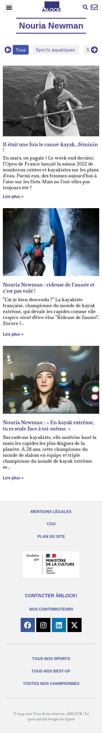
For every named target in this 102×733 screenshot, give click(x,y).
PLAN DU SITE (51, 536)
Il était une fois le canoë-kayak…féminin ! (50, 147)
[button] (9, 7)
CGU (51, 523)
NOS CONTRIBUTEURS (51, 609)
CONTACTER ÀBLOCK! (51, 595)
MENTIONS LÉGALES (51, 511)
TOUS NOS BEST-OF (51, 671)
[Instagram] (43, 625)
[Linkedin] (59, 625)
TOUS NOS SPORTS (51, 658)
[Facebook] (28, 625)
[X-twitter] (74, 625)
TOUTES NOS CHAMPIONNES (51, 683)
